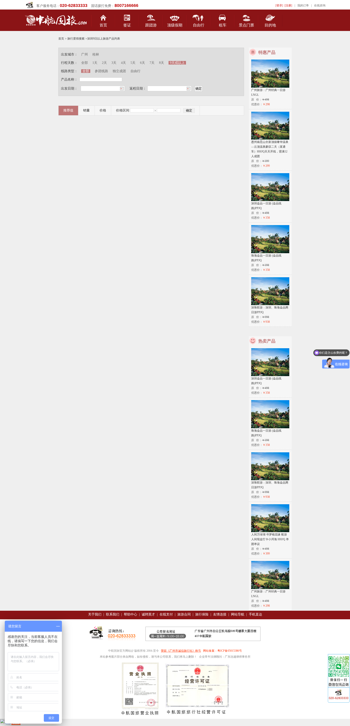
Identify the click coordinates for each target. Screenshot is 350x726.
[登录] (279, 5)
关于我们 (94, 614)
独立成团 (119, 71)
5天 (132, 63)
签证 (127, 25)
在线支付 (166, 614)
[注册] (288, 5)
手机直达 (255, 614)
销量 (86, 110)
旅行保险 (202, 614)
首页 (103, 25)
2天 (104, 63)
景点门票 (246, 25)
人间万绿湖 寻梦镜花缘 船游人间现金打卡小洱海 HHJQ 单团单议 (270, 539)
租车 (222, 25)
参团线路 (101, 71)
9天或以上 (177, 63)
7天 (152, 63)
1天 (95, 63)
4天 (124, 63)
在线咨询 (319, 5)
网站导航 (237, 614)
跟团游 (151, 25)
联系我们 (112, 614)
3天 (113, 63)
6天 (142, 63)
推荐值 (68, 110)
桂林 (95, 54)
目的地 (270, 25)
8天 (161, 63)
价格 (103, 110)
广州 (84, 54)
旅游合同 (184, 614)
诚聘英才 (148, 614)
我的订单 (303, 5)
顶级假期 (174, 25)
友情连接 (219, 614)
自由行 (198, 25)
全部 (84, 63)
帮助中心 (130, 614)
